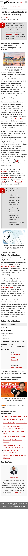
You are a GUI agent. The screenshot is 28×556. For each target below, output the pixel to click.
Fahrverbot (18, 182)
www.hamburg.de (16, 367)
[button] (1, 405)
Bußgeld (3, 182)
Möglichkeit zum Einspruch (8, 266)
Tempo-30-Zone (19, 119)
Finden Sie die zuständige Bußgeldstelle (14, 436)
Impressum (5, 506)
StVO (17, 161)
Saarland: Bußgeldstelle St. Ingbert (13, 419)
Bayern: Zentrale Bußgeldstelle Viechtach (15, 423)
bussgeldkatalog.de (6, 6)
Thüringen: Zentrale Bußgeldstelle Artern (15, 416)
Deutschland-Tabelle (12, 34)
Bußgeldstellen (17, 6)
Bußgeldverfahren (18, 492)
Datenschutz (12, 506)
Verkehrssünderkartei (7, 287)
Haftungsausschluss (20, 506)
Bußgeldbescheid (6, 177)
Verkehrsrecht (5, 171)
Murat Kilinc (5, 17)
